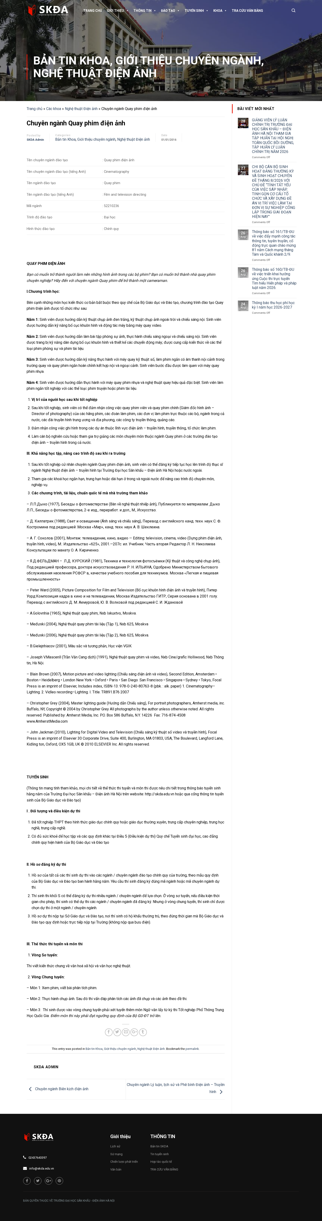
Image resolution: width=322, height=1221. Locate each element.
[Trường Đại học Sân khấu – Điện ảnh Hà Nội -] (50, 10)
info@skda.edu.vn (41, 1168)
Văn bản (115, 1169)
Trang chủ (92, 11)
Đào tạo (168, 11)
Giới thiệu (115, 11)
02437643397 (38, 1157)
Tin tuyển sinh (159, 1154)
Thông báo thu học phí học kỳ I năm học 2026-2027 (273, 305)
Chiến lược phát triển (124, 1161)
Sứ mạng (116, 1154)
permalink (192, 1049)
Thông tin (142, 11)
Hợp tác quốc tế (161, 1161)
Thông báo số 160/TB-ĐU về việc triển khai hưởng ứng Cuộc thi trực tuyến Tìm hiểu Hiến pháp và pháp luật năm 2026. (274, 278)
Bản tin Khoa (71, 60)
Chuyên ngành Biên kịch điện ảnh (61, 1089)
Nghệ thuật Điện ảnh (95, 73)
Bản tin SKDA (159, 1146)
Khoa (217, 11)
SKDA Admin (35, 139)
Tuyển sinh (194, 11)
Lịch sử (115, 1146)
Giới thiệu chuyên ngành (188, 60)
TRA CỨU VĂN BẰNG (247, 11)
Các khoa (53, 108)
